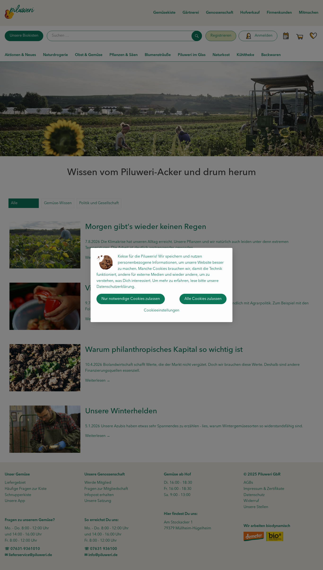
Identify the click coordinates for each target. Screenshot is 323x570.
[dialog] (161, 285)
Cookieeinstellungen (161, 310)
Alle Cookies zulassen (203, 299)
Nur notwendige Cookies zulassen (130, 299)
